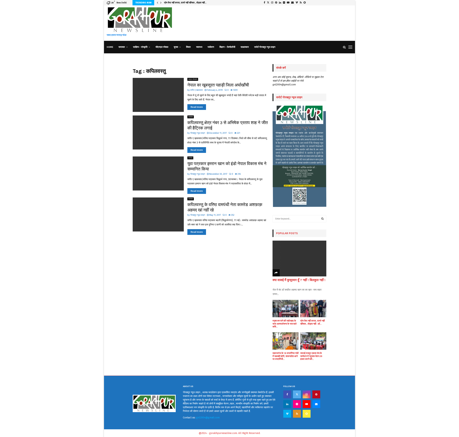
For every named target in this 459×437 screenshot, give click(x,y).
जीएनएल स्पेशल (161, 47)
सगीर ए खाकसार (196, 90)
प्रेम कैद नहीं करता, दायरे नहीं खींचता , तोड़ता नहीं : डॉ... (312, 322)
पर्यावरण (211, 47)
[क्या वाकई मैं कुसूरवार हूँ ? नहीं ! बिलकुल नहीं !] (299, 258)
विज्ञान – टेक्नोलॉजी (227, 47)
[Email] (316, 404)
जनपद (190, 158)
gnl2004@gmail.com (208, 417)
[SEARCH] (322, 218)
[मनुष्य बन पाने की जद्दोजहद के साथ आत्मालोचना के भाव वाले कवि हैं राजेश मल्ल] (286, 308)
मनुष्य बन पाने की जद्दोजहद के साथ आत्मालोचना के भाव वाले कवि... (285, 323)
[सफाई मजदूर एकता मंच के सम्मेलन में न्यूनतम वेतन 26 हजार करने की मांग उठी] (313, 341)
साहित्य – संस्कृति (140, 47)
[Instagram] (307, 394)
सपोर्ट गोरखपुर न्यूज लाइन (264, 47)
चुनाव (176, 47)
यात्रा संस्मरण (192, 79)
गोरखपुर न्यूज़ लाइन (197, 133)
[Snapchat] (307, 414)
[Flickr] (297, 404)
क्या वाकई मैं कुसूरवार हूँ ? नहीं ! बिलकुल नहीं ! (299, 280)
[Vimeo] (287, 414)
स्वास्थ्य (199, 47)
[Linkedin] (287, 404)
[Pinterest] (316, 394)
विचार (188, 47)
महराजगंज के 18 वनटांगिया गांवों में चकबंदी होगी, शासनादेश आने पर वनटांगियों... (286, 356)
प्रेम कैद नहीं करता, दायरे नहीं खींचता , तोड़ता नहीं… (185, 2)
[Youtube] (307, 404)
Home (110, 47)
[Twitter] (297, 394)
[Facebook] (287, 394)
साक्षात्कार (245, 47)
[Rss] (297, 414)
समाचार (122, 47)
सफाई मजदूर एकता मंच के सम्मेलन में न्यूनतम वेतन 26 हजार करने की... (311, 356)
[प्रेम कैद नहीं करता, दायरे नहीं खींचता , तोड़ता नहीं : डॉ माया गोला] (313, 308)
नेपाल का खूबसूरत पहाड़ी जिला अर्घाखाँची (218, 85)
